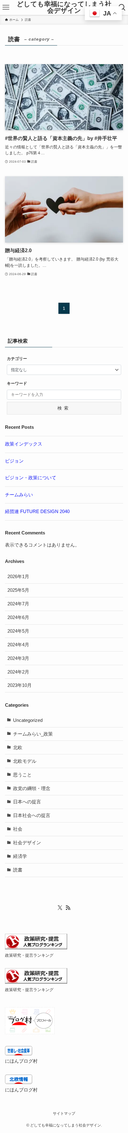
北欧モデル (24, 761)
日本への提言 (27, 801)
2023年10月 (19, 685)
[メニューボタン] (5, 7)
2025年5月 (18, 590)
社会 (17, 829)
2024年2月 (18, 672)
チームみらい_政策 (33, 733)
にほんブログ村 (21, 1061)
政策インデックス (23, 443)
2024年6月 (18, 617)
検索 (64, 408)
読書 (17, 869)
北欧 (17, 747)
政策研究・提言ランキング (29, 955)
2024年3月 (18, 658)
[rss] (68, 908)
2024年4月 (18, 644)
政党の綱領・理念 (31, 788)
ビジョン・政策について (30, 477)
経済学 (20, 856)
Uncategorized (28, 720)
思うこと (22, 774)
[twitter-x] (60, 908)
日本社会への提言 (31, 815)
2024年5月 (18, 631)
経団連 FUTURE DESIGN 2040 (37, 511)
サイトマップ (64, 1113)
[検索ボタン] (122, 7)
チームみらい (19, 494)
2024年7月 (18, 603)
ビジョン (14, 461)
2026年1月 (18, 576)
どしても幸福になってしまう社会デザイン (64, 7)
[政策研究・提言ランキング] (36, 947)
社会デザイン (27, 842)
